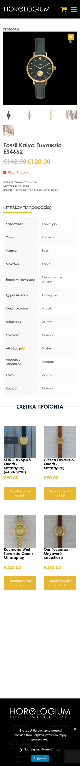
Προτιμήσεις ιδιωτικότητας (42, 749)
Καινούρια (20, 190)
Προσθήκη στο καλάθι (20, 493)
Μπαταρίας (50, 190)
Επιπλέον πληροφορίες (27, 207)
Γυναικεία (23, 186)
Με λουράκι (35, 190)
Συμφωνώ (40, 758)
